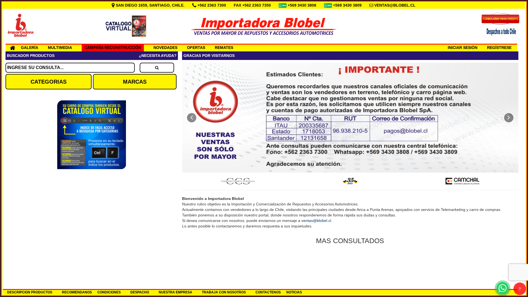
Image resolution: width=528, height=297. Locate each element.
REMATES (224, 47)
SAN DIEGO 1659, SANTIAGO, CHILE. (150, 5)
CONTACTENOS (268, 292)
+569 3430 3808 (302, 5)
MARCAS (135, 82)
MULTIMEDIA (60, 47)
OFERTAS (196, 47)
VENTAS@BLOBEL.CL (395, 5)
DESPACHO (139, 292)
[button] (191, 117)
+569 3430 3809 (348, 5)
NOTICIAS (294, 292)
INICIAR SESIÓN (462, 47)
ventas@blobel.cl (316, 220)
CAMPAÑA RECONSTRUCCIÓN (112, 47)
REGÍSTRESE (499, 47)
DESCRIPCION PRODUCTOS (29, 292)
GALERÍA (29, 47)
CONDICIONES (109, 292)
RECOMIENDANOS (77, 292)
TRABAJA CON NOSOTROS (224, 292)
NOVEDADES (165, 47)
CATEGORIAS (49, 82)
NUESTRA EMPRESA (175, 292)
